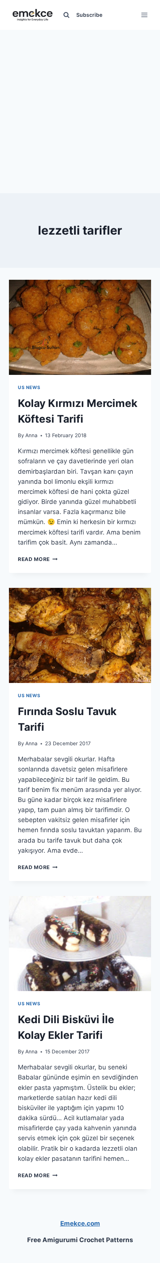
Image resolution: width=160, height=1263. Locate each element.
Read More (38, 559)
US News (29, 387)
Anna (31, 435)
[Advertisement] (80, 110)
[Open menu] (144, 15)
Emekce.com (80, 1223)
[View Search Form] (66, 15)
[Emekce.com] (32, 15)
